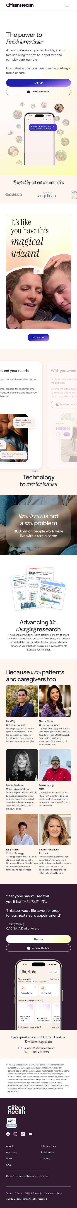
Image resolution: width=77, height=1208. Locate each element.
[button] (67, 5)
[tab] (32, 471)
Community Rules (53, 1193)
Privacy (18, 1193)
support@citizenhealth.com (40, 1047)
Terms (9, 1193)
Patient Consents (33, 1193)
